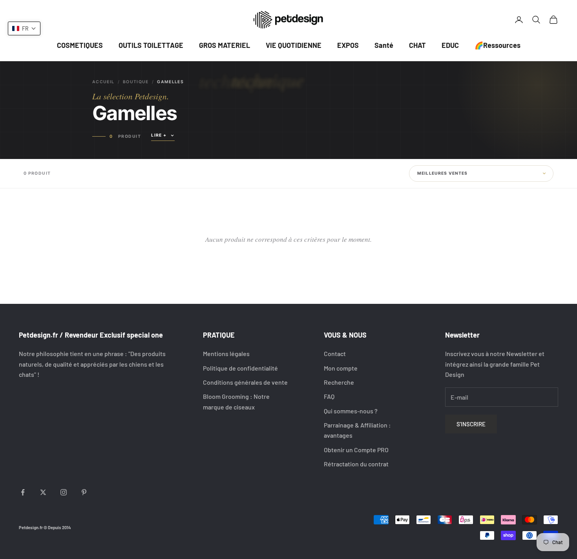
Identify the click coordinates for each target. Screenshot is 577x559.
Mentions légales (226, 353)
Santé (383, 45)
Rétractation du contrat (356, 464)
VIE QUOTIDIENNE (293, 45)
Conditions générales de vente (245, 382)
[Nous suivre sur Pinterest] (84, 492)
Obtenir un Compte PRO (356, 449)
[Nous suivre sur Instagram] (64, 492)
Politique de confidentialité (240, 368)
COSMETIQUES (80, 45)
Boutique (136, 81)
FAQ (329, 396)
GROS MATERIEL (224, 45)
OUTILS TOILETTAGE (151, 45)
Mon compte (341, 368)
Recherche (339, 382)
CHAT (417, 45)
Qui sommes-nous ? (351, 411)
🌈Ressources (497, 45)
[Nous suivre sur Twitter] (43, 492)
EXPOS (348, 45)
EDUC (450, 45)
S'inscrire (471, 423)
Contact (335, 353)
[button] (24, 28)
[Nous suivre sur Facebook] (23, 492)
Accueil (103, 81)
